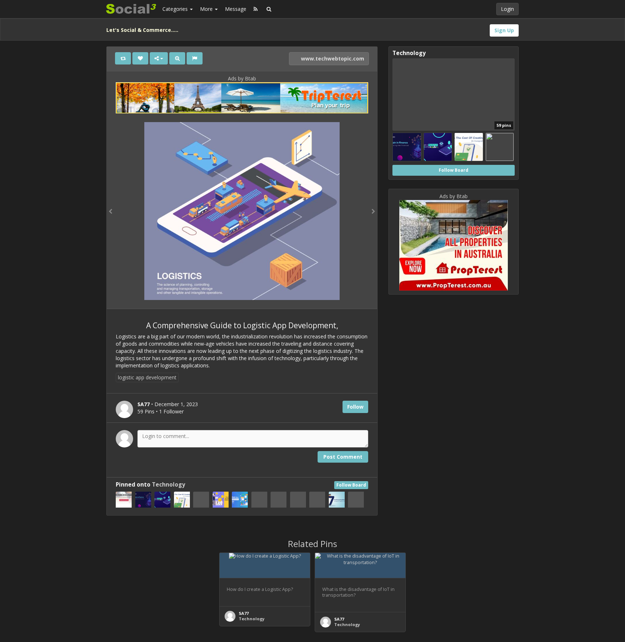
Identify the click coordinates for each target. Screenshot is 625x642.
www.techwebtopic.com (331, 58)
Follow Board (351, 485)
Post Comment (342, 456)
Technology (168, 484)
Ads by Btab (242, 78)
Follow (355, 406)
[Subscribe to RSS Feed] (255, 9)
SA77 (243, 613)
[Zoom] (177, 58)
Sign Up (504, 30)
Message (235, 8)
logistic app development (147, 377)
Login (507, 8)
